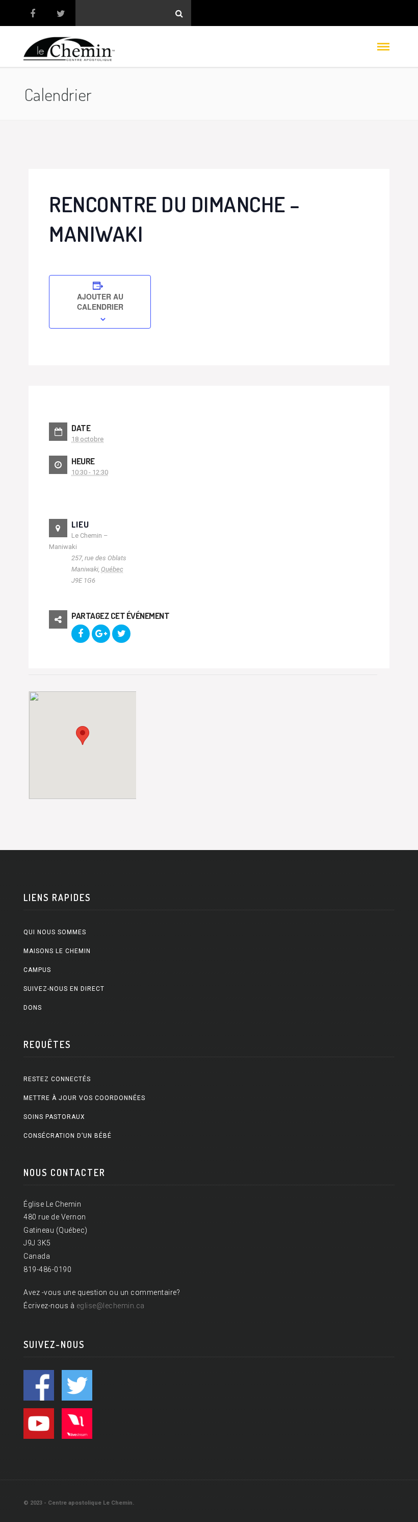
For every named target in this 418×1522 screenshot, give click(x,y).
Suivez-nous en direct (63, 988)
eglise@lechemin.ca (110, 1306)
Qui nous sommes (54, 932)
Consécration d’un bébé (67, 1135)
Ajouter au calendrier (100, 301)
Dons (32, 1007)
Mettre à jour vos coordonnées (84, 1098)
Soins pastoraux (54, 1116)
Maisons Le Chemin (57, 951)
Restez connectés (57, 1079)
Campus (37, 970)
